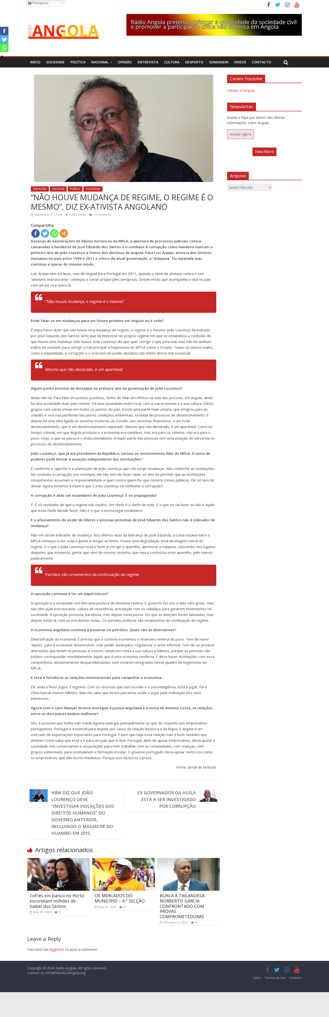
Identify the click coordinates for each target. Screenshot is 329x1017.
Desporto (194, 62)
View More (264, 151)
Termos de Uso (275, 978)
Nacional (99, 62)
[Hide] (2, 57)
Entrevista (148, 62)
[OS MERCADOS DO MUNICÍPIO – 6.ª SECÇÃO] (123, 860)
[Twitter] (45, 233)
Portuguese (40, 3)
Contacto (261, 62)
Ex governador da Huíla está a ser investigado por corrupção (166, 799)
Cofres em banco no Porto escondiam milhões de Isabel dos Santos (57, 901)
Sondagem (218, 62)
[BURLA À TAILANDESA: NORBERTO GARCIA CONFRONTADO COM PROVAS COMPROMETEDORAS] (188, 860)
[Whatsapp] (54, 233)
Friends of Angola (241, 90)
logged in (56, 949)
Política (78, 62)
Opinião (125, 62)
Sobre (257, 978)
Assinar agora (240, 134)
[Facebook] (35, 233)
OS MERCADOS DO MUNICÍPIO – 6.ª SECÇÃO (120, 898)
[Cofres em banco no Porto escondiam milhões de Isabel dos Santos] (58, 860)
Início (35, 62)
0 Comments (102, 215)
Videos (240, 62)
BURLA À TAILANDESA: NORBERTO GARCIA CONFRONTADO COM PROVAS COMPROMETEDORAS (182, 906)
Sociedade (55, 62)
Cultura (171, 62)
